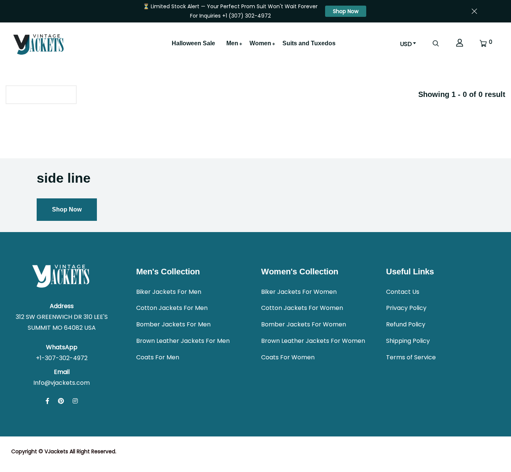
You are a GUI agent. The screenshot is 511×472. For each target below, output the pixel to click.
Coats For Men (157, 357)
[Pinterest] (61, 401)
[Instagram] (75, 401)
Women (260, 43)
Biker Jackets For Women (299, 291)
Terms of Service (411, 357)
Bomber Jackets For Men (173, 324)
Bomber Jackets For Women (303, 324)
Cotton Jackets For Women (302, 308)
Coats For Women (288, 357)
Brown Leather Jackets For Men (183, 341)
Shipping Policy (408, 341)
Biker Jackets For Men (168, 291)
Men (232, 43)
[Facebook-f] (47, 401)
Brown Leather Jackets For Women (313, 341)
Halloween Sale (193, 43)
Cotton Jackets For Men (172, 308)
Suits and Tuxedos (309, 43)
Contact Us (402, 291)
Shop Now (345, 11)
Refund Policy (405, 324)
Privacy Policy (406, 308)
